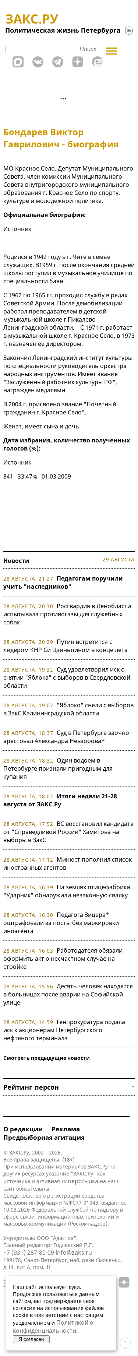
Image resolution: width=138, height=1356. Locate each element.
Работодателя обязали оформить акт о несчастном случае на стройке (63, 958)
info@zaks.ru (74, 1252)
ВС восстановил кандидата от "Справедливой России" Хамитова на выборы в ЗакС (68, 832)
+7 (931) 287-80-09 (28, 1252)
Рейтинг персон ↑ (69, 1087)
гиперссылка (79, 1181)
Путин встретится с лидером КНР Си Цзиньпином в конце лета (65, 646)
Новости (16, 561)
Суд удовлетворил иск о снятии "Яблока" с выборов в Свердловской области (66, 677)
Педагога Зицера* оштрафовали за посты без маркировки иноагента (61, 923)
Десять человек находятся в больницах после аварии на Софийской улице (68, 994)
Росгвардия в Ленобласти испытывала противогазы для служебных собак (67, 614)
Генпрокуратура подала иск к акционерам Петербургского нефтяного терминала (64, 1030)
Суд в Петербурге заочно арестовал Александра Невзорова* (66, 737)
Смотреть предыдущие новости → (69, 1057)
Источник (17, 229)
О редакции (23, 1129)
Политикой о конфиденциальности (53, 1326)
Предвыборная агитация (44, 1137)
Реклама (66, 1129)
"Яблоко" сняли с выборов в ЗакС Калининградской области (68, 709)
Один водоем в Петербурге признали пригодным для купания (58, 768)
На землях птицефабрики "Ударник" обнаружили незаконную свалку (66, 891)
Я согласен (31, 1339)
